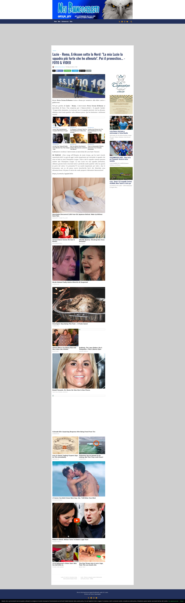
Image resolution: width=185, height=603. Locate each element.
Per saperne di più (173, 601)
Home (55, 21)
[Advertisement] (92, 34)
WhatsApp (68, 70)
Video (71, 21)
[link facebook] (122, 21)
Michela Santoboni (59, 67)
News (59, 21)
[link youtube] (127, 21)
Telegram (75, 70)
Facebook (60, 70)
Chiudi (181, 601)
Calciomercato (65, 21)
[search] (131, 21)
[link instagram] (124, 21)
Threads (83, 70)
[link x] (119, 21)
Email (89, 70)
